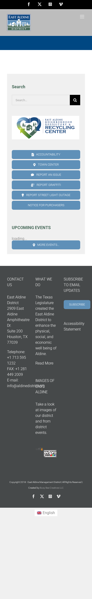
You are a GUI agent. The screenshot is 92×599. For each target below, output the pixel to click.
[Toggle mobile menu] (82, 16)
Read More (44, 363)
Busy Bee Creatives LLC (52, 487)
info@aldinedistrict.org (26, 386)
